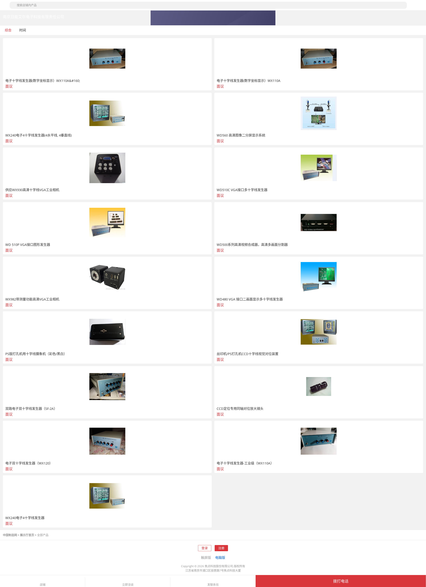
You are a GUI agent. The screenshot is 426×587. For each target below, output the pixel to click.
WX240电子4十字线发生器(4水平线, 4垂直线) (38, 135)
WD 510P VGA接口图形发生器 (27, 244)
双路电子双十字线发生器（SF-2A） (31, 408)
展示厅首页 (27, 535)
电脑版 (220, 557)
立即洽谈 (127, 584)
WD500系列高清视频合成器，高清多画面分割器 (252, 244)
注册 (221, 548)
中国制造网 (10, 535)
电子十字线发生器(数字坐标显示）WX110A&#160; (42, 80)
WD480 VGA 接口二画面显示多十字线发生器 (250, 299)
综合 (8, 30)
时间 (23, 30)
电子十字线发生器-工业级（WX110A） (245, 463)
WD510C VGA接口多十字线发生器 (242, 189)
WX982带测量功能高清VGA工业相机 (32, 299)
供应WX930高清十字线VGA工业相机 (32, 189)
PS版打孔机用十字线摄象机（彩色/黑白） (36, 353)
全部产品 (42, 535)
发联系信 (213, 584)
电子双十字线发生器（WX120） (29, 463)
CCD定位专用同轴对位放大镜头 (240, 408)
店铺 (42, 584)
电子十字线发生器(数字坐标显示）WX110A (248, 80)
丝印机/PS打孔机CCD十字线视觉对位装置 (247, 353)
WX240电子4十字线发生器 (24, 517)
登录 (205, 548)
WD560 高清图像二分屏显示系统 (241, 135)
